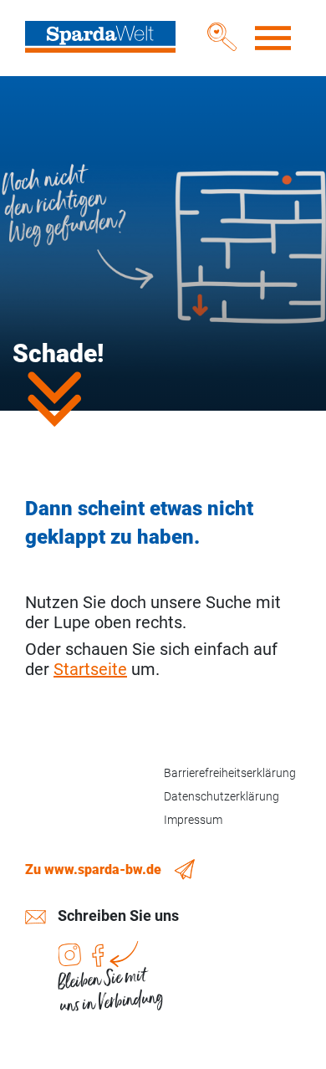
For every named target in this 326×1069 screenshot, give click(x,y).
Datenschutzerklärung (221, 796)
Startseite (90, 669)
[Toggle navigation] (274, 38)
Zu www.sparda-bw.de (93, 869)
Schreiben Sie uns (118, 915)
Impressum (193, 819)
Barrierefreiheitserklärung (230, 773)
